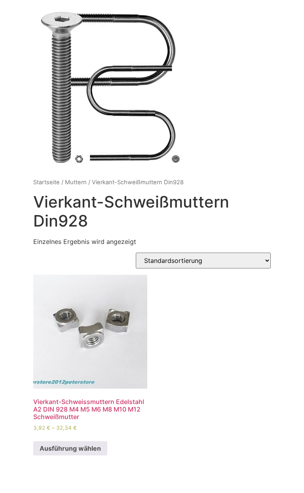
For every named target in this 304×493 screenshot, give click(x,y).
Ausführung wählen (70, 448)
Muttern (76, 182)
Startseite (46, 182)
